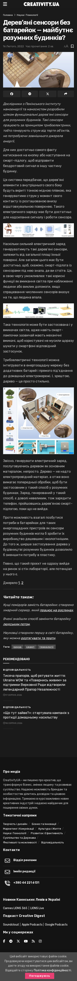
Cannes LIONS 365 (15, 908)
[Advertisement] (38, 744)
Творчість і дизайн (15, 824)
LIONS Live (37, 908)
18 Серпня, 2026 (13, 723)
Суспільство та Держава (19, 837)
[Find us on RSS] (33, 941)
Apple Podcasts (32, 924)
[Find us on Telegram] (11, 941)
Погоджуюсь (39, 975)
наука (18, 646)
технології (46, 646)
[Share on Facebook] (12, 94)
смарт (30, 646)
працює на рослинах (56, 610)
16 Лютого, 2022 (13, 46)
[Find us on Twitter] (18, 941)
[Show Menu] (5, 4)
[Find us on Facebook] (4, 941)
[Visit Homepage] (41, 4)
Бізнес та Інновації (44, 824)
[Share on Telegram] (30, 94)
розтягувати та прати (38, 638)
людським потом (16, 624)
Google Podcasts (56, 924)
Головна (8, 15)
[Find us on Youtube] (26, 941)
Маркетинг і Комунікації (18, 828)
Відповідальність (17, 670)
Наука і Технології (27, 15)
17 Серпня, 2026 (13, 695)
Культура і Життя (49, 828)
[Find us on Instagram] (40, 941)
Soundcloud (11, 924)
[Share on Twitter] (47, 94)
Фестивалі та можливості (20, 842)
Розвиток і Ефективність (47, 833)
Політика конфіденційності (52, 970)
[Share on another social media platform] (65, 94)
